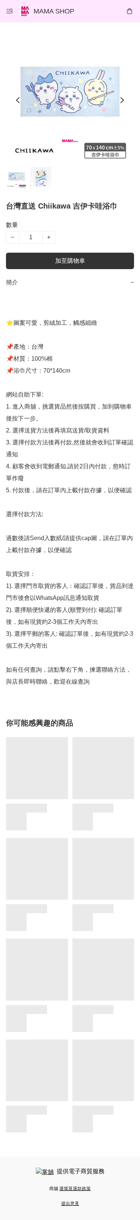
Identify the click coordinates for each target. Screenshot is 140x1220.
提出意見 (70, 1203)
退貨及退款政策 (75, 1188)
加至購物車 (70, 261)
